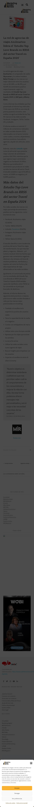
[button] (31, 763)
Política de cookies (10, 803)
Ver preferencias (17, 798)
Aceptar (17, 788)
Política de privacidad (21, 803)
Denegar (17, 793)
